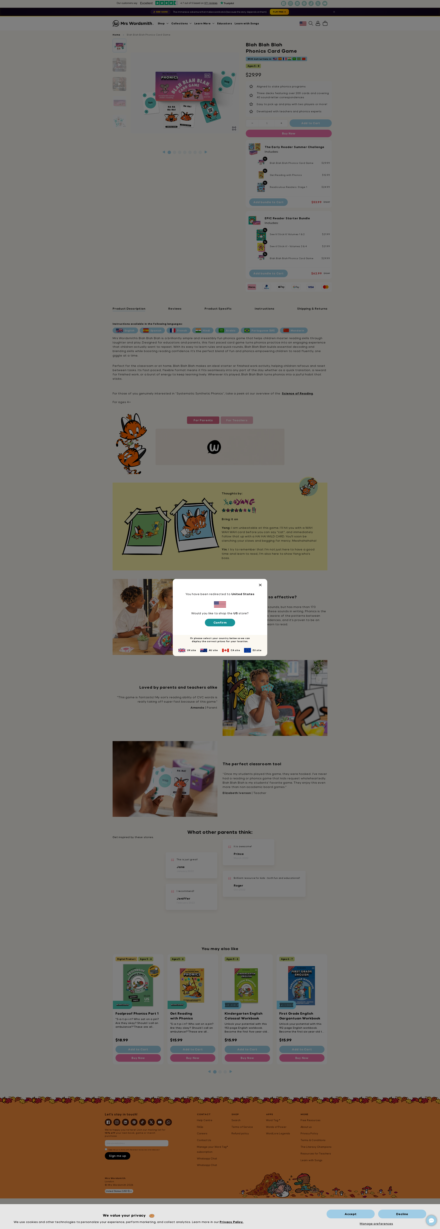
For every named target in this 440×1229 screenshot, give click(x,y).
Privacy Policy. (231, 1222)
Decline (402, 1214)
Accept (351, 1214)
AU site (213, 650)
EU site (257, 650)
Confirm (220, 622)
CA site (235, 650)
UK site (191, 650)
